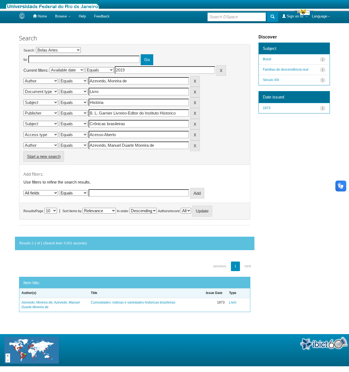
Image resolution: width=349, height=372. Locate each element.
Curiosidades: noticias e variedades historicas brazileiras (133, 302)
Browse (61, 16)
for (25, 60)
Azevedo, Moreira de (37, 302)
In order (122, 211)
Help (82, 16)
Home (42, 16)
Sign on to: (295, 16)
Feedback (102, 16)
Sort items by (72, 211)
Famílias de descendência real (285, 69)
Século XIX (271, 80)
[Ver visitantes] (31, 350)
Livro (232, 302)
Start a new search (44, 156)
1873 (266, 108)
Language (319, 16)
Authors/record (169, 211)
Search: (29, 50)
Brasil (267, 59)
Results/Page (33, 211)
